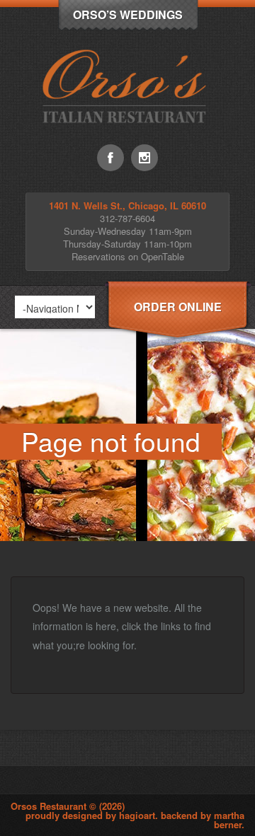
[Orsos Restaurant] (127, 140)
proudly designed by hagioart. (93, 815)
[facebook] (110, 157)
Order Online (178, 306)
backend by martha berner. (202, 819)
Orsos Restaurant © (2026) (68, 806)
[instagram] (144, 157)
